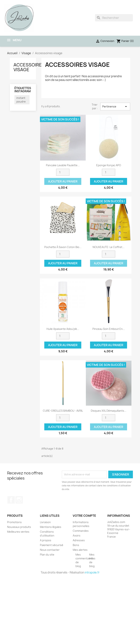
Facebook (11, 500)
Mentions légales (50, 527)
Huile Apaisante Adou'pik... (62, 329)
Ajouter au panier (62, 181)
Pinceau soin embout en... (108, 329)
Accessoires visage (29, 67)
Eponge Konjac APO (108, 165)
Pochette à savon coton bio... (62, 247)
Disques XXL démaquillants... (108, 410)
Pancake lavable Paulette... (63, 165)
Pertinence (115, 106)
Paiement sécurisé (51, 545)
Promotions (14, 522)
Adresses (79, 540)
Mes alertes (80, 550)
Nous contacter (50, 550)
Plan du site (47, 554)
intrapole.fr (92, 572)
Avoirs (76, 535)
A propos (45, 540)
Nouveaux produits (19, 527)
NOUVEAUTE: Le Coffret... (109, 247)
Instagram (19, 500)
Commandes (81, 530)
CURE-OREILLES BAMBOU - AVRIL (63, 410)
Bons (76, 545)
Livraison (45, 522)
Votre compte (84, 516)
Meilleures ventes (18, 531)
